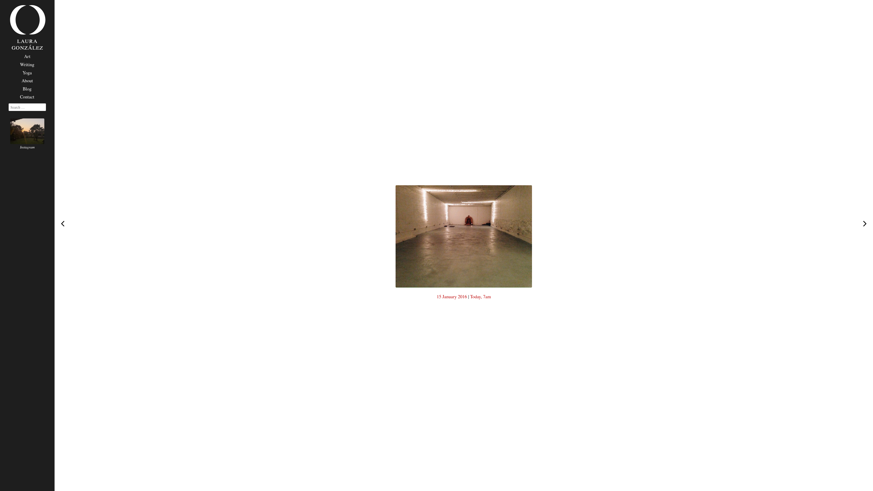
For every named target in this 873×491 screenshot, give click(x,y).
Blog (27, 89)
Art (27, 56)
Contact (27, 97)
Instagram (27, 147)
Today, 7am (480, 296)
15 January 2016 (452, 296)
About (27, 81)
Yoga (27, 73)
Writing (27, 64)
